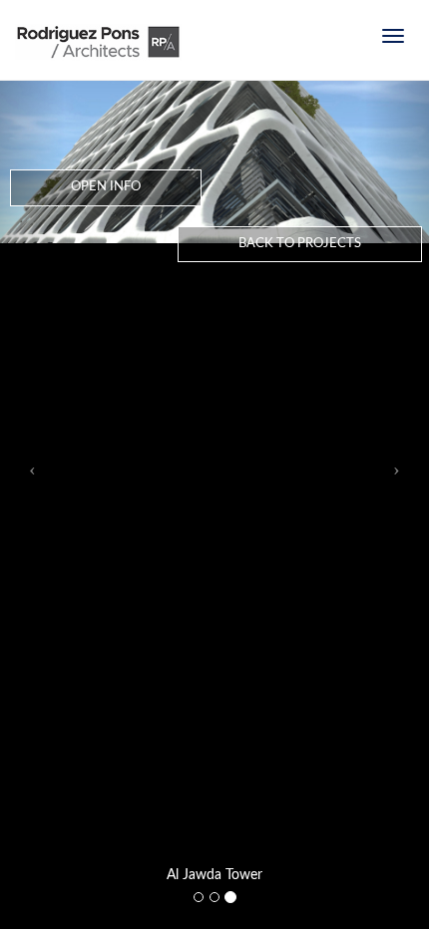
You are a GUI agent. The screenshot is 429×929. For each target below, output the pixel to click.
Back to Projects (299, 243)
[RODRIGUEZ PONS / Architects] (98, 50)
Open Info (106, 186)
